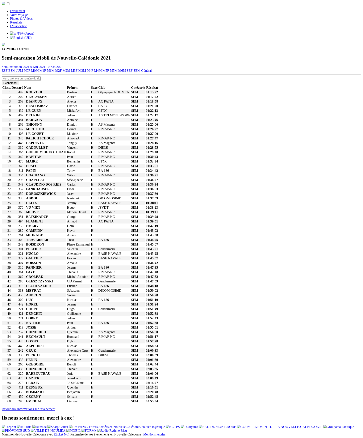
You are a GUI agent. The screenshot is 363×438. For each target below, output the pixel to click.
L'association (18, 26)
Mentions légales (154, 434)
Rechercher (10, 82)
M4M (98, 70)
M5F (106, 70)
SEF (130, 70)
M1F (43, 70)
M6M (122, 70)
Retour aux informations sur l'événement (28, 409)
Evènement (17, 11)
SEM (137, 70)
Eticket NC (61, 434)
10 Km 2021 (54, 67)
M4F (90, 70)
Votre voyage (19, 15)
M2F (59, 70)
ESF (5, 70)
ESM (12, 70)
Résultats (16, 22)
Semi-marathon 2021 (16, 67)
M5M (114, 70)
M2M (67, 70)
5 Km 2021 (38, 67)
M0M (35, 70)
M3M (82, 70)
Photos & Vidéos (21, 18)
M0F (27, 70)
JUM (20, 70)
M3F (74, 70)
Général (146, 70)
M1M (51, 70)
